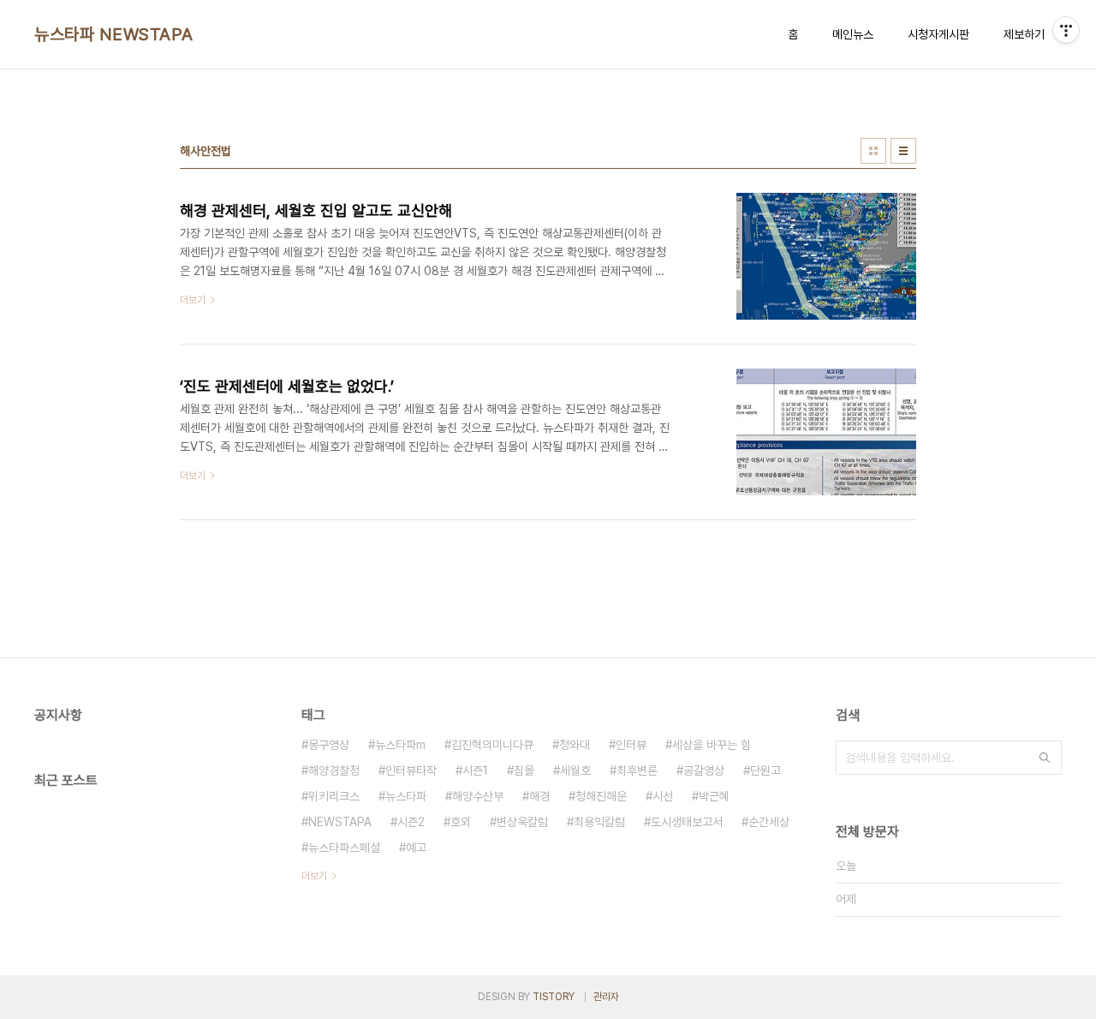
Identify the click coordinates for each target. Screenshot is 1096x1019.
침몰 (524, 770)
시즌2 (411, 822)
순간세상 (768, 822)
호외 (460, 822)
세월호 (575, 770)
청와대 (574, 745)
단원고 (765, 770)
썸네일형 (873, 151)
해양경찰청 (334, 770)
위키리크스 (334, 796)
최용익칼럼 (599, 822)
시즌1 (475, 770)
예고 (416, 847)
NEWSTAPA (340, 822)
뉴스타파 (405, 796)
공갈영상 (703, 770)
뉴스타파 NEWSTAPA (114, 34)
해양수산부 (477, 796)
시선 (662, 796)
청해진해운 (601, 796)
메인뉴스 (852, 34)
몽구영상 (328, 745)
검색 (1044, 757)
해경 (539, 796)
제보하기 (1024, 34)
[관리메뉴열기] (1066, 30)
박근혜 (714, 796)
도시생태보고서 (687, 822)
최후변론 (637, 770)
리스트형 (903, 151)
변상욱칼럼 (522, 822)
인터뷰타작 (411, 770)
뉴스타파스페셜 (344, 847)
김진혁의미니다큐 (492, 745)
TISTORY (554, 997)
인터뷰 (631, 745)
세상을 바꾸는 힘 (711, 745)
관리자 (606, 997)
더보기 (314, 876)
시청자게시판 (938, 34)
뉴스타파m (400, 745)
